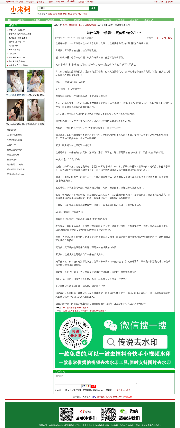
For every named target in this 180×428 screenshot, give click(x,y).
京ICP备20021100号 (114, 397)
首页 (10, 20)
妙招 (65, 14)
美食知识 (106, 20)
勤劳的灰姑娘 (13, 155)
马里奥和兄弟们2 (14, 140)
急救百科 (22, 20)
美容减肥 (50, 20)
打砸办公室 (12, 160)
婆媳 (55, 14)
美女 (50, 14)
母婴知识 (64, 20)
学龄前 (82, 25)
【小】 (157, 38)
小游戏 (50, 2)
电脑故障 (10, 2)
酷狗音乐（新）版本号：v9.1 (20, 38)
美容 (75, 14)
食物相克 (92, 20)
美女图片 (82, 2)
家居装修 (134, 20)
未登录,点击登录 (123, 390)
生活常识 (148, 20)
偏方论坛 (71, 1)
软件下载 (60, 2)
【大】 (170, 38)
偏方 (70, 14)
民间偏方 (30, 2)
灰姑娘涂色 (12, 130)
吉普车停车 (12, 145)
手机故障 (19, 2)
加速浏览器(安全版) (17, 61)
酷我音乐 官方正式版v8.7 (19, 65)
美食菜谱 (120, 20)
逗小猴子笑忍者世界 (16, 169)
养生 (85, 14)
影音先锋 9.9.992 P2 (17, 57)
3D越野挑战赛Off (14, 135)
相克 (60, 14)
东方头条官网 (14, 50)
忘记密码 (169, 2)
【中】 (164, 38)
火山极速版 (13, 46)
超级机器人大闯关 (15, 164)
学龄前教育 (91, 25)
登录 (156, 2)
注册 (161, 2)
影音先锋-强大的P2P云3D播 (20, 34)
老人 (80, 14)
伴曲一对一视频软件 (17, 30)
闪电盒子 (12, 53)
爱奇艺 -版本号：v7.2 (17, 42)
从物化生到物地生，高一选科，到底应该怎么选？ (84, 311)
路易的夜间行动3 (14, 150)
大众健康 (36, 20)
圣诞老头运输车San (15, 174)
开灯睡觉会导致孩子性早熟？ (75, 308)
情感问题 (78, 20)
